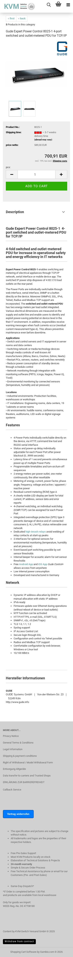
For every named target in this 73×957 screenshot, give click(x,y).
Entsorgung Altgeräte (14, 768)
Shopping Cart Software (23, 951)
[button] (12, 174)
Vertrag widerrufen (18, 814)
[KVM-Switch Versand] (17, 6)
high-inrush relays (36, 531)
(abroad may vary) (43, 139)
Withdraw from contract (19, 941)
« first (11, 18)
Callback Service (12, 789)
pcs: (8, 167)
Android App (26, 564)
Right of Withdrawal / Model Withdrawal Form (28, 762)
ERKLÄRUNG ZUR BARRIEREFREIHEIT (24, 782)
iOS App (42, 564)
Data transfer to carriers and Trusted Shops (27, 775)
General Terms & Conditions (18, 742)
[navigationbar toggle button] (68, 5)
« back (22, 18)
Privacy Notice (11, 736)
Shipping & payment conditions (20, 755)
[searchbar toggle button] (49, 5)
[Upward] (62, 956)
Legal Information (12, 749)
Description (15, 212)
